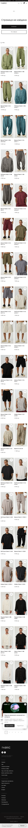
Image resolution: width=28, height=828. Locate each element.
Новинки (3, 762)
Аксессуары (4, 775)
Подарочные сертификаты (7, 781)
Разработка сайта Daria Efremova (14, 818)
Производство (4, 802)
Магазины (3, 799)
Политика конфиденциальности (11, 816)
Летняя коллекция (5, 766)
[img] (4, 3)
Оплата (3, 787)
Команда (3, 797)
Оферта (22, 816)
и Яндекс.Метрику (6, 826)
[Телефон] (5, 752)
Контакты (3, 795)
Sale (2, 764)
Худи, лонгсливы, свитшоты (7, 770)
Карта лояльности (5, 783)
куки (11, 825)
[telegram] (2, 752)
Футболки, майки (5, 768)
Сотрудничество (5, 804)
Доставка (3, 785)
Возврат (3, 789)
